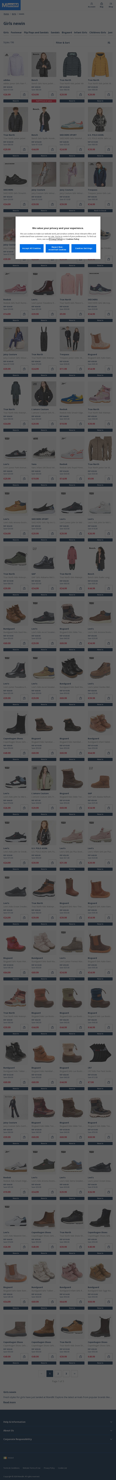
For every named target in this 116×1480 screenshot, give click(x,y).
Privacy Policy (55, 239)
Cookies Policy (72, 239)
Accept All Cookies (31, 248)
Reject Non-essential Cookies (57, 248)
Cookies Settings (83, 248)
